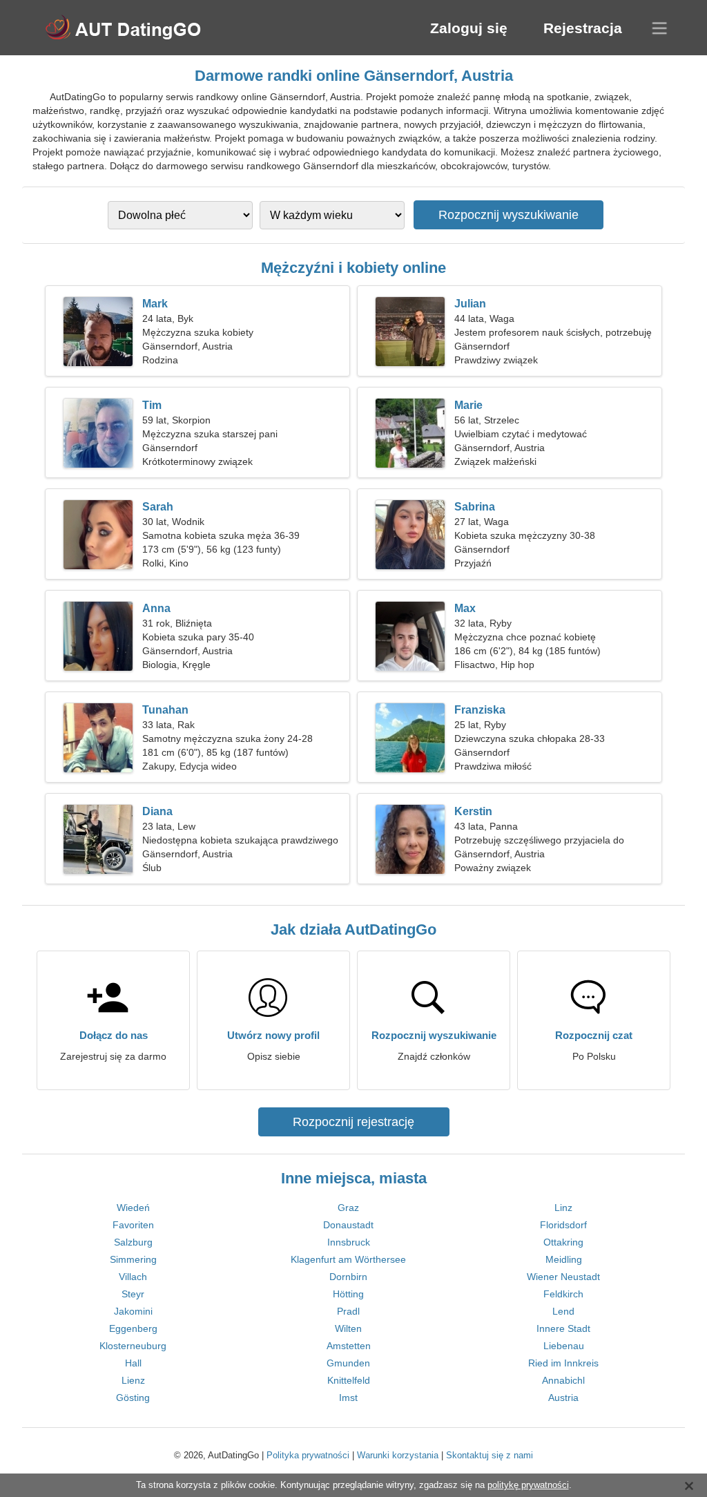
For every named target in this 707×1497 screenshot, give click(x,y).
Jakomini (133, 1311)
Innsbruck (348, 1242)
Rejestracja (582, 28)
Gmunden (348, 1363)
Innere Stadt (563, 1328)
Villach (133, 1276)
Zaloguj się (468, 28)
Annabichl (563, 1380)
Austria (563, 1397)
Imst (348, 1397)
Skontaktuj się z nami (489, 1455)
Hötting (348, 1293)
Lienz (133, 1380)
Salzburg (133, 1242)
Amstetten (349, 1345)
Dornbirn (348, 1276)
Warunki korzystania (397, 1455)
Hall (133, 1363)
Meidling (563, 1259)
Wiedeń (133, 1207)
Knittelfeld (348, 1380)
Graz (348, 1207)
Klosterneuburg (132, 1345)
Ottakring (563, 1242)
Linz (563, 1207)
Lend (563, 1311)
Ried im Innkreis (563, 1363)
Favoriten (133, 1224)
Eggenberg (133, 1328)
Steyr (133, 1293)
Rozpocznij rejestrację (353, 1122)
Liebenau (563, 1345)
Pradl (348, 1311)
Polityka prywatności (308, 1455)
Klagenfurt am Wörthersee (348, 1259)
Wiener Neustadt (563, 1276)
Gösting (133, 1397)
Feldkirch (563, 1293)
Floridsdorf (563, 1224)
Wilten (348, 1328)
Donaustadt (348, 1224)
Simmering (133, 1259)
